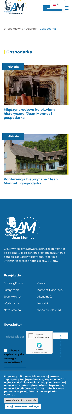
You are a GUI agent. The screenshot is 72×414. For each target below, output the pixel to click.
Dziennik (31, 28)
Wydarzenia (12, 303)
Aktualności (45, 296)
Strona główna (13, 28)
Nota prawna (12, 310)
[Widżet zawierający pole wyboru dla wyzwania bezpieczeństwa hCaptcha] (39, 342)
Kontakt (42, 303)
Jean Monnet (12, 296)
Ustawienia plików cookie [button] (21, 400)
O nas (41, 283)
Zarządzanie (12, 290)
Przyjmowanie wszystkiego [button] (23, 406)
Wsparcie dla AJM (49, 310)
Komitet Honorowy (50, 290)
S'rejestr (60, 337)
